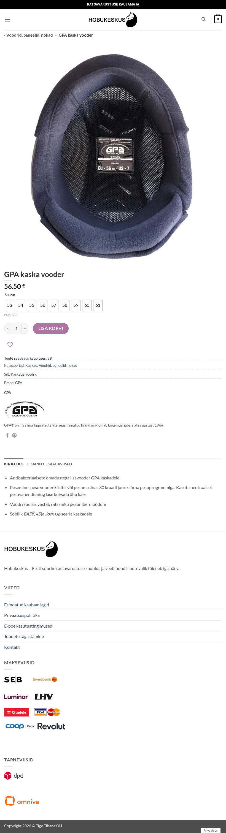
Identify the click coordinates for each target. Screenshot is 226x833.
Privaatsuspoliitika (22, 615)
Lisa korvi (50, 328)
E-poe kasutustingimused (28, 625)
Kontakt (12, 647)
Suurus (10, 295)
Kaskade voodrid (24, 374)
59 (49, 358)
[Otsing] (203, 19)
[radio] (9, 305)
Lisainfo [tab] (35, 464)
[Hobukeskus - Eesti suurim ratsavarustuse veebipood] (113, 20)
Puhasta (10, 314)
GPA (18, 383)
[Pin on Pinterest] (14, 435)
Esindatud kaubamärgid (26, 604)
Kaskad (31, 365)
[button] (7, 19)
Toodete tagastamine (24, 636)
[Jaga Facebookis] (7, 435)
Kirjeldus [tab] (13, 464)
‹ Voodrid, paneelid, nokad (28, 34)
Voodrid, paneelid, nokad (58, 365)
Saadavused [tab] (60, 464)
